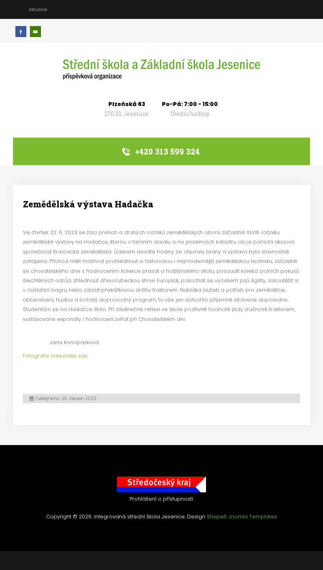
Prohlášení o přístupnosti (161, 499)
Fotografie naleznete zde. (55, 356)
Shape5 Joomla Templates (242, 516)
